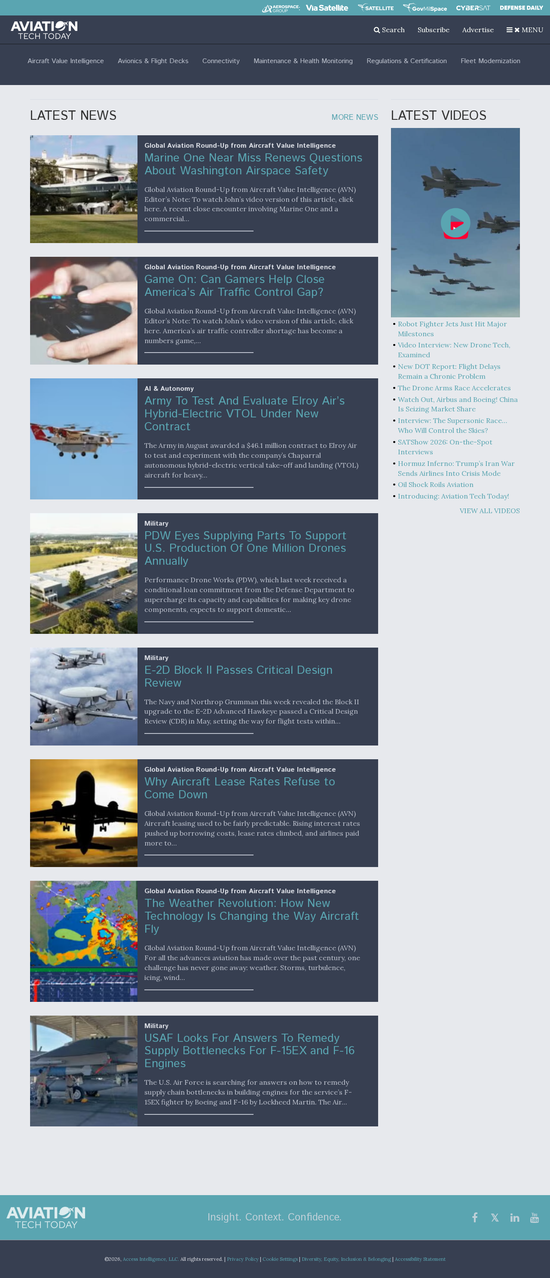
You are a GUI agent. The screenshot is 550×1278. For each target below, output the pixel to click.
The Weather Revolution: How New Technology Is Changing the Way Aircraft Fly (251, 916)
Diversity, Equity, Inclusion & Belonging (346, 1259)
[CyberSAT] (473, 8)
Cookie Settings (280, 1259)
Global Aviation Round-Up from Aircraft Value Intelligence (240, 146)
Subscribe (433, 29)
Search (392, 29)
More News (355, 117)
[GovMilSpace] (425, 7)
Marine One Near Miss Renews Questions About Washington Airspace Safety (253, 165)
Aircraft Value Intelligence (66, 61)
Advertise (478, 29)
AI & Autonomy (169, 389)
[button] (525, 29)
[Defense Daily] (521, 8)
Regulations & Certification (407, 61)
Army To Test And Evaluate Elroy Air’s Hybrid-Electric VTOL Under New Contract (244, 414)
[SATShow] (376, 7)
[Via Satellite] (327, 8)
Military (156, 524)
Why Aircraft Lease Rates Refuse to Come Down (239, 788)
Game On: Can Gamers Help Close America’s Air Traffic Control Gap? (234, 286)
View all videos (490, 510)
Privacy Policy (243, 1259)
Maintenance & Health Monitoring (303, 61)
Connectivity (221, 61)
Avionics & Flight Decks (153, 61)
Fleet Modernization (490, 61)
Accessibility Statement (420, 1259)
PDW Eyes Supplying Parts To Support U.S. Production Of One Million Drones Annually (245, 549)
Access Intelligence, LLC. (151, 1259)
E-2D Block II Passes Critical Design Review (238, 677)
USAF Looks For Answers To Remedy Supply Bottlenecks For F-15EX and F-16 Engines (249, 1051)
